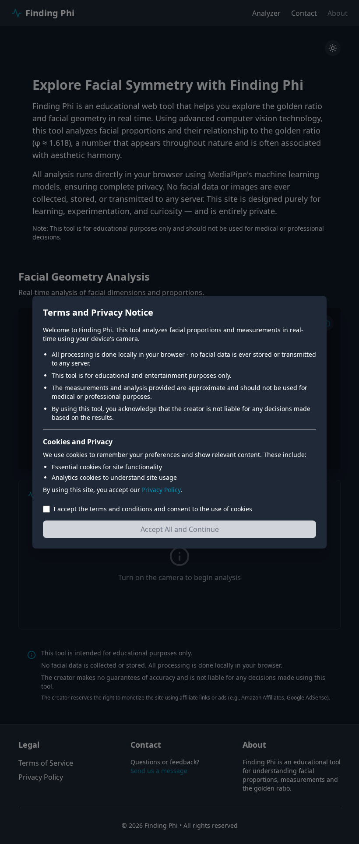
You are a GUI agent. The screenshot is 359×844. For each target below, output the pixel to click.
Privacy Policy (161, 489)
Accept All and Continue (180, 529)
